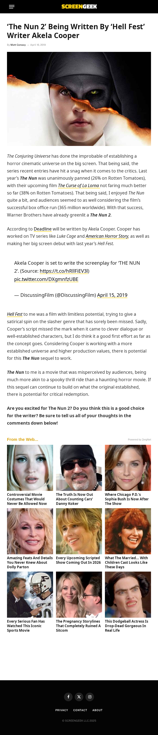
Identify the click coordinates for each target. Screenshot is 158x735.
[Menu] (11, 6)
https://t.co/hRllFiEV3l (64, 271)
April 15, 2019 (112, 295)
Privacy (61, 710)
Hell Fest (14, 314)
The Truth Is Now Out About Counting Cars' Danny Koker (74, 499)
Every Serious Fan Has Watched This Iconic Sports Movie (26, 626)
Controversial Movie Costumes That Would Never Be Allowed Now (27, 499)
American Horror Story (107, 236)
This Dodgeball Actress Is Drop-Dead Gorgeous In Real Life (126, 626)
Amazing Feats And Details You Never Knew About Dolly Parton (30, 562)
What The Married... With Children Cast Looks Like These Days (126, 562)
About (97, 710)
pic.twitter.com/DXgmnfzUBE (46, 279)
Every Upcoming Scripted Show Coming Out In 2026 (78, 560)
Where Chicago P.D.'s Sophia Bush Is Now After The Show (127, 499)
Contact (80, 710)
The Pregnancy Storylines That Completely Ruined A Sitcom (78, 626)
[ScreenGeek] (79, 6)
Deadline (43, 229)
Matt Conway (18, 44)
